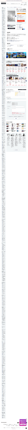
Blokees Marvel (4, 159)
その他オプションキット (4, 381)
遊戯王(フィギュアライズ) (4, 122)
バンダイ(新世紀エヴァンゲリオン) (4, 273)
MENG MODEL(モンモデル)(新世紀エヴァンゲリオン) (4, 278)
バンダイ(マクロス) (4, 284)
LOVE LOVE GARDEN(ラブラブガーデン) (4, 337)
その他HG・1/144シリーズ (4, 34)
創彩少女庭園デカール (4, 214)
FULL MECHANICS (4, 40)
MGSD (3, 62)
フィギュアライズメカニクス (4, 131)
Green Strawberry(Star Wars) (4, 348)
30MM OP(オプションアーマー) (4, 98)
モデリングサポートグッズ (4, 240)
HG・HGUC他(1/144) (4, 78)
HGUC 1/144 (4, 11)
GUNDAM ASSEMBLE (3, 156)
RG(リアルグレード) (4, 12)
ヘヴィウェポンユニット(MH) (4, 226)
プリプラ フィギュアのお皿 (4, 361)
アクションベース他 (4, 84)
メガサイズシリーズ (4, 51)
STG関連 (3, 395)
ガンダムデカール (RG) (4, 69)
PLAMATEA (3, 178)
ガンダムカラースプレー (4, 409)
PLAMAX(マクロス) (4, 285)
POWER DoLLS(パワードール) (4, 386)
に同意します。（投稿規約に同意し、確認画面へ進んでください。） (16, 116)
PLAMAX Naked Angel (4, 186)
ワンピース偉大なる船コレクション (4, 140)
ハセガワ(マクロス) (4, 286)
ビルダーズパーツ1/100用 (4, 46)
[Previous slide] (7, 16)
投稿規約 (10, 116)
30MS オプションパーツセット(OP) (4, 111)
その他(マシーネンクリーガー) (4, 339)
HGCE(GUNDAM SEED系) (4, 18)
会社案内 (4, 427)
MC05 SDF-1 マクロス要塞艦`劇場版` (11, 37)
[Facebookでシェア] (24, 29)
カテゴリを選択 (3, 3)
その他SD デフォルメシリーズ (4, 63)
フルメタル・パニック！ (4, 387)
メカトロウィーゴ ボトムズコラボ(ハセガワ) (4, 301)
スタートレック (4, 369)
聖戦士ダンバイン (4, 260)
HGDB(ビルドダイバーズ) (4, 31)
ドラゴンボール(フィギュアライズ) (4, 126)
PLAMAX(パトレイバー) (4, 309)
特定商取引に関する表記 (13, 427)
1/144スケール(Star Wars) (4, 344)
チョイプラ (3, 353)
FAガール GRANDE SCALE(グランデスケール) (4, 202)
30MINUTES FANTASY (4, 94)
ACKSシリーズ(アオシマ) (4, 290)
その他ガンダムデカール (4, 70)
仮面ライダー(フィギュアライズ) (4, 124)
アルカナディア (4, 211)
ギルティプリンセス (4, 183)
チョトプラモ (4, 354)
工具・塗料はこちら (4, 408)
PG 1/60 (3, 50)
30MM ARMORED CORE (4, 91)
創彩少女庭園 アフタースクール (4, 208)
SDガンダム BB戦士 (4, 56)
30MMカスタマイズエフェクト (4, 101)
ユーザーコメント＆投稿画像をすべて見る (22, 89)
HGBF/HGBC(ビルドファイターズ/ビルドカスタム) (4, 30)
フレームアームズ (4, 235)
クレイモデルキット (4, 138)
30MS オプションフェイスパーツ (4, 114)
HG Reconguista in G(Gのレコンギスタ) (4, 26)
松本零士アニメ (4, 394)
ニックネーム (8, 106)
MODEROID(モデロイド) (4, 171)
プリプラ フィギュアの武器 (4, 359)
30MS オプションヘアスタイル (4, 112)
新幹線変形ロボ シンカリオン (4, 267)
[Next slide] (15, 16)
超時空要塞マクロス (11, 45)
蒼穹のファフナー (4, 263)
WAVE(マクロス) (4, 289)
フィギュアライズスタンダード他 (4, 128)
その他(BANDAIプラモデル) (4, 152)
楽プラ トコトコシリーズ (4, 392)
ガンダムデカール (4, 87)
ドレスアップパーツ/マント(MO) (4, 232)
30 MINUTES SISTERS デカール (4, 115)
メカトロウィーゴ (4, 327)
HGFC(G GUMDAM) (3, 20)
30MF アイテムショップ (4, 97)
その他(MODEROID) (4, 175)
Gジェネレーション (4, 55)
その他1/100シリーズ (4, 45)
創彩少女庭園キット (4, 207)
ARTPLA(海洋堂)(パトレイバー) (4, 311)
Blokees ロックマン (4, 162)
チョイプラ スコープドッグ (4, 299)
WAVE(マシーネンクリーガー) (4, 332)
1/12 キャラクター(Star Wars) (4, 343)
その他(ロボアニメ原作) (4, 269)
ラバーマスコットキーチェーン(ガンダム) (4, 151)
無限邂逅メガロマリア (4, 212)
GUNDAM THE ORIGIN (4, 24)
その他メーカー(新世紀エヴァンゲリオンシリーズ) (4, 281)
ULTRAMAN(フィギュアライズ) (4, 123)
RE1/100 (3, 42)
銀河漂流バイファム (4, 142)
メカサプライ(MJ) (4, 222)
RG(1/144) (3, 80)
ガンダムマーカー (4, 411)
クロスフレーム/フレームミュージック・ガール (4, 203)
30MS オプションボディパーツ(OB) (4, 109)
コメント (8, 108)
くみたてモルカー (4, 174)
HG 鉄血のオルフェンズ (4, 17)
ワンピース (3, 388)
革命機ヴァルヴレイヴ (4, 146)
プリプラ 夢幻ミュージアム (4, 360)
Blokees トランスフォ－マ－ (4, 166)
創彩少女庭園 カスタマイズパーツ (4, 210)
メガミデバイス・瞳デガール (4, 216)
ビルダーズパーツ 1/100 (4, 72)
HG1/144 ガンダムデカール (4, 68)
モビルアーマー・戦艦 (4, 83)
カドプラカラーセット (4, 196)
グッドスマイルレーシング (4, 180)
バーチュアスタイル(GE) (4, 223)
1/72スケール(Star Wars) (4, 347)
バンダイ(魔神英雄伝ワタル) (4, 317)
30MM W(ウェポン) (4, 100)
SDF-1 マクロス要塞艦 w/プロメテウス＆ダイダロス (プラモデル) (14, 40)
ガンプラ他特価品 (4, 8)
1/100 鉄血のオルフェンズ (4, 43)
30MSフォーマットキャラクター (4, 108)
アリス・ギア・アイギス (4, 205)
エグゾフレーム (4, 173)
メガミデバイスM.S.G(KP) (4, 221)
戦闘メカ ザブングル (4, 254)
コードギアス (4, 145)
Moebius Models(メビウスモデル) (4, 373)
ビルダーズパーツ (4, 85)
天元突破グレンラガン (4, 255)
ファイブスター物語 (4, 390)
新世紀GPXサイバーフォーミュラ (4, 324)
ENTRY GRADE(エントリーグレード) (4, 14)
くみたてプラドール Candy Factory (4, 393)
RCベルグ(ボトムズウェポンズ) (4, 303)
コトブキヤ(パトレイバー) (4, 312)
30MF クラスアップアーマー (4, 95)
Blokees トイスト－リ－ (4, 164)
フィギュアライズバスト (4, 129)
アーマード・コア (4, 389)
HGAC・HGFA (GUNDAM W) (4, 23)
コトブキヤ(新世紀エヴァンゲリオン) (4, 275)
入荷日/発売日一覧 (4, 415)
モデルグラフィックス (4, 402)
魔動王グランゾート (4, 266)
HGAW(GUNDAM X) (4, 22)
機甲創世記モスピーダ (4, 261)
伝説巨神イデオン (4, 259)
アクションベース (4, 75)
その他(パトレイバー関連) (4, 314)
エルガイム (3, 144)
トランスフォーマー (4, 368)
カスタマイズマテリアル (4, 103)
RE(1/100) (3, 81)
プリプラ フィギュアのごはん (4, 356)
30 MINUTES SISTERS (4, 106)
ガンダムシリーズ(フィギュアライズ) (4, 119)
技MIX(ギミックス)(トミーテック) (4, 292)
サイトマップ (23, 427)
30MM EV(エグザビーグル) (4, 99)
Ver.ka (3, 39)
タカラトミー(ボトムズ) (4, 302)
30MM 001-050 (4, 92)
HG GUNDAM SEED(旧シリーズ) (4, 33)
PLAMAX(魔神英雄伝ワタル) (4, 318)
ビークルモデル (4, 342)
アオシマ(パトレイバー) (4, 313)
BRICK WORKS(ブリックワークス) (4, 335)
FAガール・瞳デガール (4, 213)
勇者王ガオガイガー (4, 256)
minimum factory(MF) (4, 185)
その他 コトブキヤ (4, 241)
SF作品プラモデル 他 (4, 375)
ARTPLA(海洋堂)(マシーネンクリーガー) (4, 333)
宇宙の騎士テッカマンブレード (4, 264)
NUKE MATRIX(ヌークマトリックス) (4, 244)
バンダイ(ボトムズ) (4, 296)
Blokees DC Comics (4, 160)
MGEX (3, 41)
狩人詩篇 (3, 248)
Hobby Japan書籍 (4, 401)
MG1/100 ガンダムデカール (4, 66)
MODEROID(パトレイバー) (4, 308)
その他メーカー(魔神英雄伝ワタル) (4, 320)
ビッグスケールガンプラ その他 (4, 52)
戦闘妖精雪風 (4, 371)
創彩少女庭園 (4, 238)
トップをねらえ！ (4, 257)
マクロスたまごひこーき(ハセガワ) (4, 288)
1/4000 (19, 26)
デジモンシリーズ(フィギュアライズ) (4, 121)
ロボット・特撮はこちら (4, 406)
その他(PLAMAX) (4, 189)
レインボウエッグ (4, 338)
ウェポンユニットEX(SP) (4, 229)
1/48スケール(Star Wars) (4, 345)
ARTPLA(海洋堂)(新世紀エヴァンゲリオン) (4, 276)
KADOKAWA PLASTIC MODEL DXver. (4, 193)
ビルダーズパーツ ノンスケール (4, 73)
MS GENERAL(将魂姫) (4, 246)
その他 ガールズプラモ (4, 250)
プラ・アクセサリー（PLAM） (4, 380)
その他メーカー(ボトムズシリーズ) (4, 305)
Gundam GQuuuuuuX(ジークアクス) (4, 15)
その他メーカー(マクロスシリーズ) (4, 293)
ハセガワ (20, 25)
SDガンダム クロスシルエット (4, 61)
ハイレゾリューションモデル (4, 44)
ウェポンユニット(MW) (4, 227)
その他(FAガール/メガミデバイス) (4, 217)
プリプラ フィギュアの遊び (4, 358)
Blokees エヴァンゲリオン (4, 161)
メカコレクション (4, 149)
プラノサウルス (4, 141)
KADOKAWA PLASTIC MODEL (4, 195)
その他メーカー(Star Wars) (4, 349)
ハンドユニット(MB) (4, 224)
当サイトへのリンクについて (18, 427)
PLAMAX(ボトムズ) (4, 298)
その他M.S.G (4, 233)
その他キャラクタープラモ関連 (4, 403)
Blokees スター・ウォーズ (4, 165)
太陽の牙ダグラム (4, 253)
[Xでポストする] (22, 29)
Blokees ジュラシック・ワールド (4, 168)
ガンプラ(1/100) (4, 82)
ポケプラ (3, 134)
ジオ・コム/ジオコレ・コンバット (4, 379)
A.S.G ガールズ (4, 247)
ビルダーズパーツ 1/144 (4, 71)
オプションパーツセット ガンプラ (4, 36)
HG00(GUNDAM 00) (4, 21)
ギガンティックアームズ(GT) (4, 230)
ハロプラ (3, 148)
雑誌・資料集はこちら (4, 413)
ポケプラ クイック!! (4, 135)
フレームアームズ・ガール (4, 200)
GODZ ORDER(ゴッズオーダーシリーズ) (4, 188)
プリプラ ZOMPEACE (4, 362)
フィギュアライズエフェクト (4, 130)
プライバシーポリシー (8, 427)
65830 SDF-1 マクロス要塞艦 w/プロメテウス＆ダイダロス (13, 38)
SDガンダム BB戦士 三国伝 (4, 59)
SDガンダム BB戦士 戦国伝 (4, 57)
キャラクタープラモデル (4, 396)
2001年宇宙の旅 (4, 370)
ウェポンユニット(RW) (4, 228)
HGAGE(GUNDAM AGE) (4, 28)
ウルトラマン (4, 367)
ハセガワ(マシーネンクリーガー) (4, 331)
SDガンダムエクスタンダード (4, 60)
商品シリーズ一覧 (4, 417)
